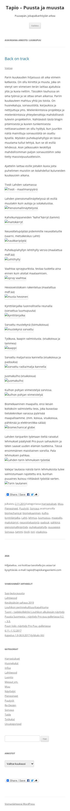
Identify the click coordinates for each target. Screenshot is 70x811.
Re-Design (10, 705)
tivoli (27, 532)
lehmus (32, 518)
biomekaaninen (32, 513)
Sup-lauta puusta (14, 593)
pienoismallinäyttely (16, 527)
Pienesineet (11, 508)
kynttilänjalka (12, 518)
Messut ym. (11, 682)
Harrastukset (49, 504)
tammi (19, 532)
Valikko (35, 25)
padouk (44, 522)
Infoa (8, 668)
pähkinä (55, 522)
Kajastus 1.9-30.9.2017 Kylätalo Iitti (24, 635)
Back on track (17, 58)
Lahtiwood (11, 598)
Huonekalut (11, 663)
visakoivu (41, 532)
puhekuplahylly (38, 527)
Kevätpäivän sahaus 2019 (19, 602)
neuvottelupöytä (29, 522)
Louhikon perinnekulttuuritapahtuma (26, 607)
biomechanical (13, 513)
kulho (45, 513)
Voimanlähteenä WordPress (20, 804)
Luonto (9, 677)
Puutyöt (24, 508)
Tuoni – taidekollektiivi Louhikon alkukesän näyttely (35, 612)
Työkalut (10, 719)
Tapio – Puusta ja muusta (35, 8)
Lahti (24, 518)
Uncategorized (13, 724)
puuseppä (54, 527)
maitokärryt (11, 522)
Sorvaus (34, 508)
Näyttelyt (10, 691)
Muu (60, 504)
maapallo (57, 518)
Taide (8, 714)
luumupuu (44, 518)
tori (33, 532)
